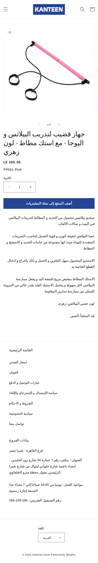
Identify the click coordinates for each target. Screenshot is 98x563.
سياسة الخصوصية (21, 413)
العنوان (13, 372)
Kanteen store (41, 554)
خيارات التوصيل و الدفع (24, 383)
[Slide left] (39, 125)
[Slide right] (59, 125)
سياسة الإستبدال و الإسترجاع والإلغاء (33, 393)
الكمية (7, 178)
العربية (47, 538)
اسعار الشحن (18, 362)
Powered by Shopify (63, 554)
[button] (6, 9)
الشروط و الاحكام (21, 403)
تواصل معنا (16, 424)
